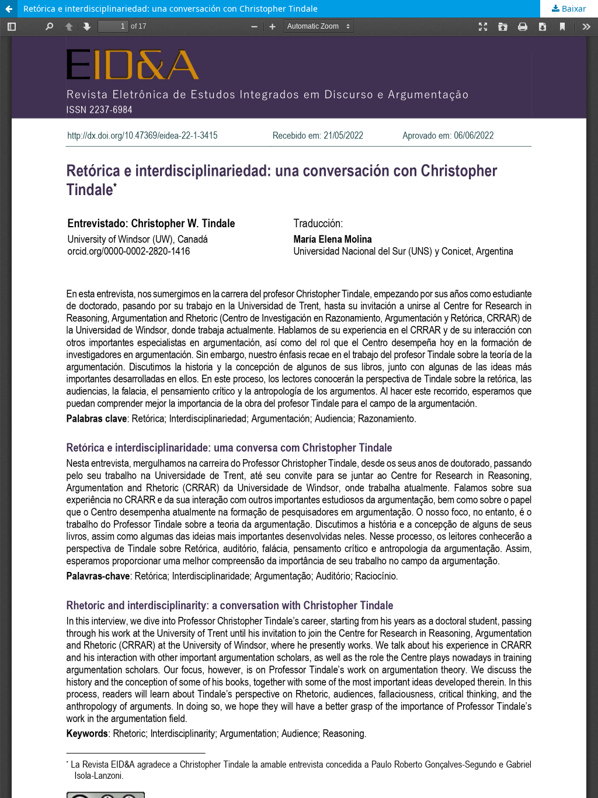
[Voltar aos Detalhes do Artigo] (9, 9)
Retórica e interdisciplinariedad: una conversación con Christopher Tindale (170, 8)
